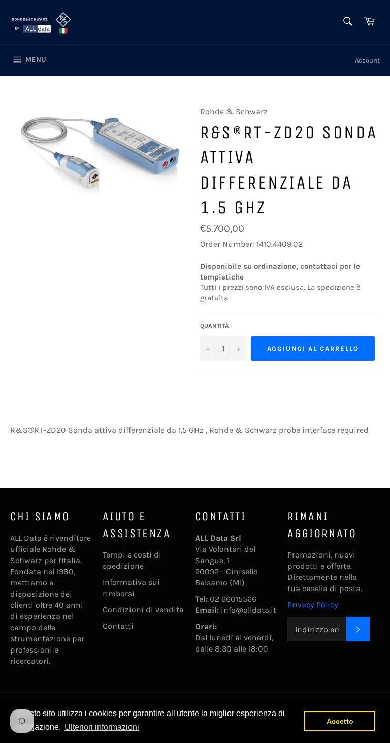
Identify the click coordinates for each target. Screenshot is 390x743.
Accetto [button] (340, 721)
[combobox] (347, 22)
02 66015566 (233, 599)
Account (367, 60)
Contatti (118, 626)
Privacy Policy (312, 604)
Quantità (214, 325)
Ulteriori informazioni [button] (101, 727)
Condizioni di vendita (143, 609)
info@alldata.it (248, 610)
